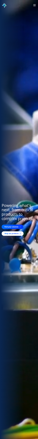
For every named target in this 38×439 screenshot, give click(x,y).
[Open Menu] (34, 5)
